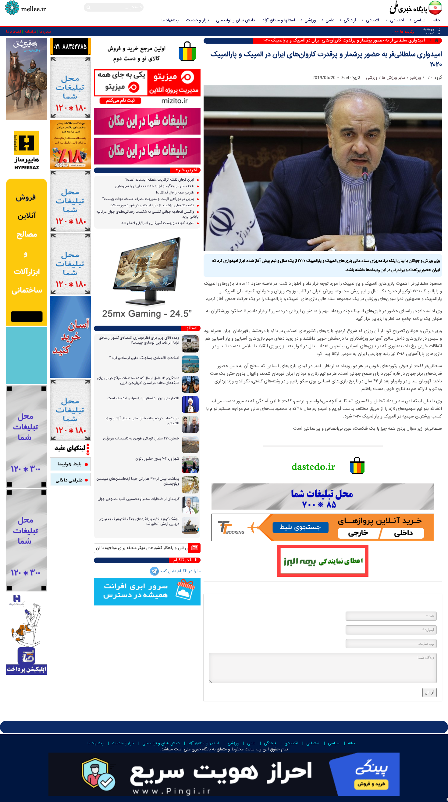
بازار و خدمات (197, 20)
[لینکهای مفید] (70, 449)
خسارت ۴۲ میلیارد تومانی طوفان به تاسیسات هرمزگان (141, 438)
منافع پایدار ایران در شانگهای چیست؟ (153, 548)
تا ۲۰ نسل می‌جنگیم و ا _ (373, 31)
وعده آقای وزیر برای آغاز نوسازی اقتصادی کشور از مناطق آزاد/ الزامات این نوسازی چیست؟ (139, 340)
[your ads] (26, 436)
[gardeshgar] (26, 355)
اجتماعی (397, 20)
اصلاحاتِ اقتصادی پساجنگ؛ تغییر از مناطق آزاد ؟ (144, 358)
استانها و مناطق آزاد (278, 20)
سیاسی (419, 20)
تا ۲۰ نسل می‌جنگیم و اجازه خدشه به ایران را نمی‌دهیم (155, 186)
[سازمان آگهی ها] (70, 46)
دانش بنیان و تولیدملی (235, 20)
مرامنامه (30, 32)
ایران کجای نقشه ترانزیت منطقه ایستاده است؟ (160, 180)
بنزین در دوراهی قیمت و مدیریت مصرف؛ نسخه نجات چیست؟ (148, 199)
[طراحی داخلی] (70, 479)
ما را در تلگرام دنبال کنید (180, 571)
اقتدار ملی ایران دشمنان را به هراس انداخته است (143, 398)
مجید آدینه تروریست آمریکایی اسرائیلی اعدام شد (158, 223)
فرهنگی (350, 20)
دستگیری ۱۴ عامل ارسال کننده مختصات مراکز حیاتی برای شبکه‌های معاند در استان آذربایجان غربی (138, 380)
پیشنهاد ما (170, 20)
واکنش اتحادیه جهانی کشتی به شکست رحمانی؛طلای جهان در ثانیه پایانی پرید (147, 214)
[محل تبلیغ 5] (70, 410)
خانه (436, 20)
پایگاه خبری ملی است (192, 749)
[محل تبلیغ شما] (70, 88)
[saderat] (26, 634)
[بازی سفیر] (26, 79)
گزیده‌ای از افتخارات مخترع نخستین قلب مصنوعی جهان (138, 499)
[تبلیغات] (70, 144)
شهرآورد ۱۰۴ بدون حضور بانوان (157, 459)
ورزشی (310, 20)
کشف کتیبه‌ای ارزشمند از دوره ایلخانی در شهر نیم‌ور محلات (152, 205)
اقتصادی (373, 20)
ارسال (429, 692)
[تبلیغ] (26, 223)
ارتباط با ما (13, 32)
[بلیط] (70, 464)
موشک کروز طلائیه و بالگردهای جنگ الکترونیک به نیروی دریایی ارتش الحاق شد (139, 521)
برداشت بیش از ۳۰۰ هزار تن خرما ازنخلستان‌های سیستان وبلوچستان (137, 481)
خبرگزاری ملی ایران (402, 8)
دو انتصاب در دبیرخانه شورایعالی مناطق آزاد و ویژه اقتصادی (142, 420)
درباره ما (45, 32)
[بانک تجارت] (70, 337)
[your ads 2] (26, 540)
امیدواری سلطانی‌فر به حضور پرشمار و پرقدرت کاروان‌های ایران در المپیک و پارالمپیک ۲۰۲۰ (326, 60)
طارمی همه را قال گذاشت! (175, 193)
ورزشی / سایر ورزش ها (401, 77)
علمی (329, 20)
